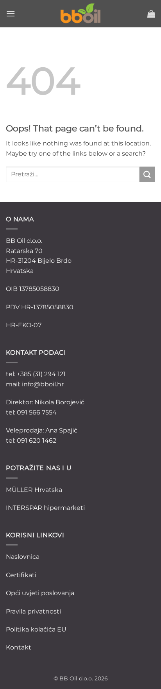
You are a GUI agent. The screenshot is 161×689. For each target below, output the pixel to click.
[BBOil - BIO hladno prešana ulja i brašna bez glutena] (80, 13)
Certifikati (21, 575)
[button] (10, 13)
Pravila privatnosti (33, 611)
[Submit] (147, 174)
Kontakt (18, 647)
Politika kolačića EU (36, 629)
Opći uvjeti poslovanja (40, 593)
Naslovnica (22, 556)
